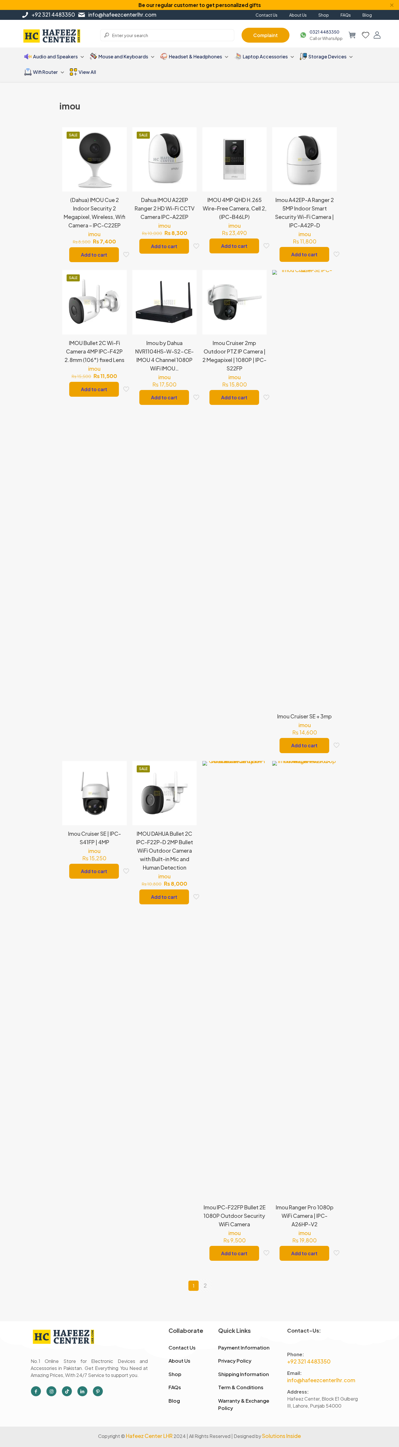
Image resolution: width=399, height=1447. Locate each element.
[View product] (118, 148)
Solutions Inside (281, 1435)
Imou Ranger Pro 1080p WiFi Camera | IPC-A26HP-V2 (305, 1215)
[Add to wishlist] (118, 160)
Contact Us (182, 1347)
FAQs (175, 1387)
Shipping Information (243, 1374)
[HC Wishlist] (365, 35)
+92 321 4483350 (53, 14)
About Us (179, 1360)
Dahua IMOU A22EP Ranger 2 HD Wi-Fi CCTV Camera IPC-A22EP (165, 208)
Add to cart (94, 255)
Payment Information (244, 1347)
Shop (175, 1374)
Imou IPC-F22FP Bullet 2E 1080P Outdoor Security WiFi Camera (235, 1215)
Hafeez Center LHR (149, 1435)
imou (94, 234)
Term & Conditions (240, 1387)
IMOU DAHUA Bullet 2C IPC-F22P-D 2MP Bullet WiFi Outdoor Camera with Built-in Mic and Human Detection (164, 850)
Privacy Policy (234, 1360)
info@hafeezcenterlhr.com (122, 14)
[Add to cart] (118, 135)
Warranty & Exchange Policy (243, 1404)
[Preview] (118, 173)
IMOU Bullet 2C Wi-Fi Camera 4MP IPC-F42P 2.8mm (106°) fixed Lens (94, 351)
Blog (174, 1400)
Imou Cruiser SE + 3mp (304, 716)
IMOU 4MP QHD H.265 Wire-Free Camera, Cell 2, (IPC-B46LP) (234, 208)
